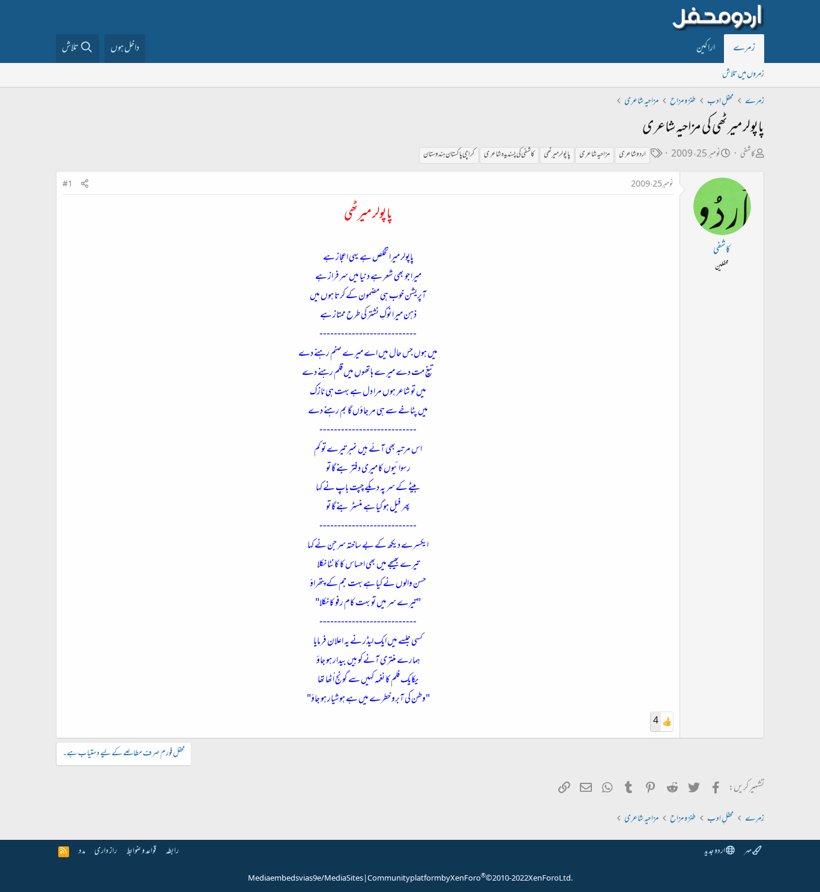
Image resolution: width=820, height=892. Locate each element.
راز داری (105, 851)
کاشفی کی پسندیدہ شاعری (509, 155)
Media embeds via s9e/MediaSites (305, 878)
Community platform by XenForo (470, 878)
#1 (67, 185)
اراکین (705, 49)
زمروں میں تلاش (743, 75)
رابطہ (172, 851)
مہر (748, 851)
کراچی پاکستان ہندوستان (449, 155)
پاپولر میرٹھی (557, 155)
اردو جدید (715, 851)
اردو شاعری (632, 155)
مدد (82, 851)
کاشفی (747, 154)
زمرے (744, 49)
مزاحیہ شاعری (594, 155)
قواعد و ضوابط (141, 851)
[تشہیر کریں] (84, 185)
